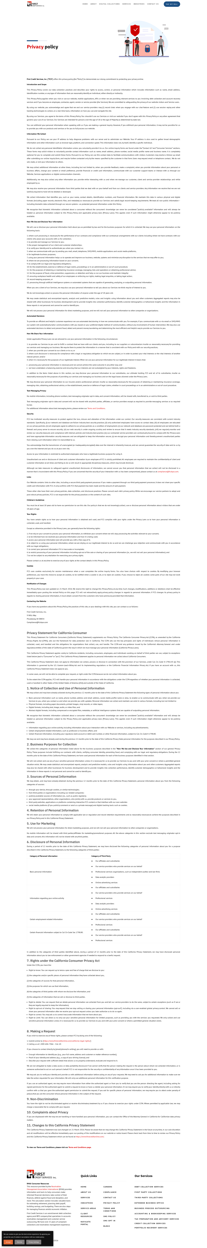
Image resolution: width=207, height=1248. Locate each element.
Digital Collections (109, 4)
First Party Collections (148, 1192)
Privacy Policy (112, 1203)
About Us (86, 1192)
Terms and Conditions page (80, 1147)
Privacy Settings (34, 1242)
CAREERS (108, 1187)
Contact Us (153, 4)
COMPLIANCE (110, 1192)
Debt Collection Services (149, 1187)
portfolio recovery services (151, 1228)
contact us (110, 1197)
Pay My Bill (172, 4)
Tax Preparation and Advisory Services (157, 1219)
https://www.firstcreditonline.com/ (90, 1136)
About (94, 4)
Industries (139, 4)
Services (126, 4)
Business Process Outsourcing (152, 1208)
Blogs (107, 1226)
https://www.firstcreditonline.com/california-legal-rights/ (67, 1041)
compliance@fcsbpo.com (168, 471)
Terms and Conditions (96, 408)
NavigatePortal (86, 1223)
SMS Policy (110, 1216)
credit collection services (150, 1223)
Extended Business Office (149, 1203)
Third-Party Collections (149, 1197)
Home (85, 4)
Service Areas (88, 1208)
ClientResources (86, 1215)
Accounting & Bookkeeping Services (155, 1214)
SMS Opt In (109, 1221)
